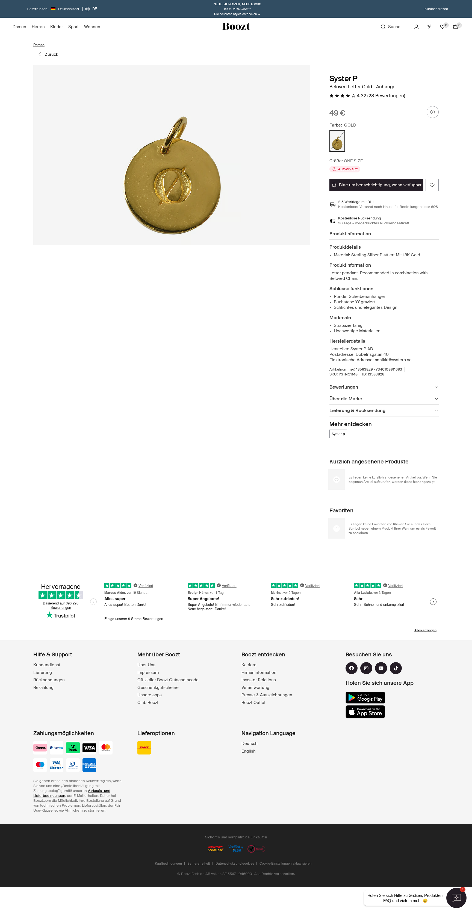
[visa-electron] (56, 765)
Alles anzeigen (425, 630)
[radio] (337, 141)
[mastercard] (106, 748)
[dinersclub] (73, 765)
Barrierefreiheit (198, 863)
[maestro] (40, 765)
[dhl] (144, 748)
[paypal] (56, 748)
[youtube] (381, 668)
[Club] (429, 27)
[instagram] (366, 668)
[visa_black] (89, 748)
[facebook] (352, 668)
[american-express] (89, 765)
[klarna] (40, 748)
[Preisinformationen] (433, 112)
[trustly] (73, 748)
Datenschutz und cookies (235, 863)
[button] (171, 155)
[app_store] (365, 712)
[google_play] (365, 698)
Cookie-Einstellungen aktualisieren (285, 863)
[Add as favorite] (432, 185)
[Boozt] (236, 26)
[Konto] (416, 27)
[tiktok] (396, 668)
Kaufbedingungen (168, 863)
